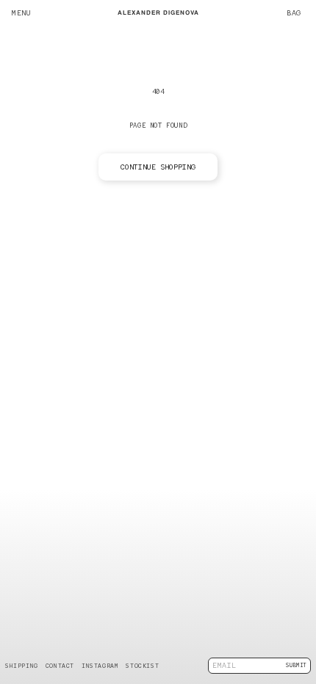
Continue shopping (158, 167)
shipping (21, 665)
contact (60, 665)
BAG (298, 13)
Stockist (142, 665)
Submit (296, 665)
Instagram (100, 665)
